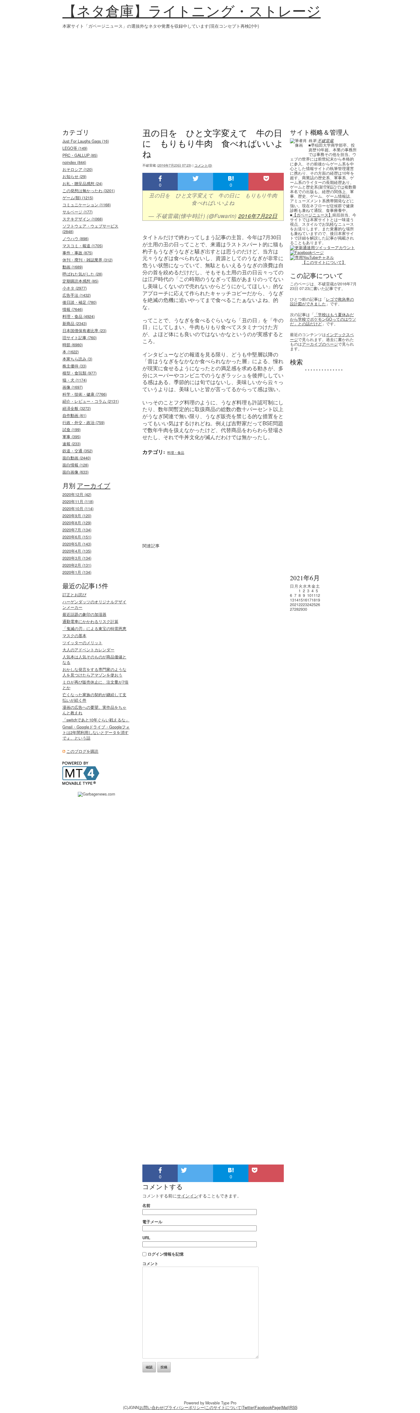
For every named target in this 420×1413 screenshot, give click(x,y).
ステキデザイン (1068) (82, 219)
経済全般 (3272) (76, 408)
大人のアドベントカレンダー (88, 650)
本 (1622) (70, 352)
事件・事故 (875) (77, 253)
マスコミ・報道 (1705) (82, 245)
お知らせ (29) (74, 176)
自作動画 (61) (74, 415)
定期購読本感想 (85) (80, 281)
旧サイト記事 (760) (79, 337)
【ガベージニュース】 (312, 215)
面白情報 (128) (75, 465)
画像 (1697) (72, 387)
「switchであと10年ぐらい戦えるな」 (95, 720)
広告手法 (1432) (76, 295)
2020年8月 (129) (76, 523)
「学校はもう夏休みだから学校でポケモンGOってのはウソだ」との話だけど (323, 319)
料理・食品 (175, 452)
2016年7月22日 (258, 216)
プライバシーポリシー (184, 1407)
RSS (293, 1407)
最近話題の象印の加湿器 (84, 614)
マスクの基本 (74, 635)
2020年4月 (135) (76, 551)
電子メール (152, 1221)
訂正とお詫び (74, 594)
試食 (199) (71, 429)
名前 (146, 1205)
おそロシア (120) (77, 169)
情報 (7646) (72, 309)
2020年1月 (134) (76, 572)
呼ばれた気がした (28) (82, 274)
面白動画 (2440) (76, 458)
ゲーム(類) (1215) (77, 197)
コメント (150, 1263)
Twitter (248, 1407)
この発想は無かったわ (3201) (88, 190)
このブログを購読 (82, 751)
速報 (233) (71, 444)
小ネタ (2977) (74, 288)
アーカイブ (93, 485)
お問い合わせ (152, 1407)
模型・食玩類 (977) (79, 373)
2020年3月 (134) (76, 558)
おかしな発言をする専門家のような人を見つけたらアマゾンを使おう (94, 672)
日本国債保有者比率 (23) (84, 330)
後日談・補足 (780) (79, 302)
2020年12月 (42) (76, 494)
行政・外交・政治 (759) (83, 422)
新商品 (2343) (74, 323)
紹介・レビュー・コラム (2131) (90, 401)
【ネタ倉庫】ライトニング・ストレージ (191, 10)
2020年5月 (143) (76, 544)
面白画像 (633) (75, 472)
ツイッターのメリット (82, 642)
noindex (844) (74, 162)
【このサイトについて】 (324, 262)
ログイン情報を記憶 (166, 1254)
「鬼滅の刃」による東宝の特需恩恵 (94, 628)
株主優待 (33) (74, 366)
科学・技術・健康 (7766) (84, 394)
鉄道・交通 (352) (77, 451)
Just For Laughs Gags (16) (85, 141)
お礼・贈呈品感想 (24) (82, 183)
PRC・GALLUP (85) (79, 155)
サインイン (187, 1196)
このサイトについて (223, 1407)
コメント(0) (203, 165)
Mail (285, 1407)
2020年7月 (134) (76, 530)
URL (146, 1237)
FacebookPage (268, 1407)
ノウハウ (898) (75, 238)
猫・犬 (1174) (74, 380)
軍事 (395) (71, 436)
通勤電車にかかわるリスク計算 (90, 621)
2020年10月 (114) (77, 508)
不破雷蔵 (326, 140)
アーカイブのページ (320, 344)
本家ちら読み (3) (77, 359)
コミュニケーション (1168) (86, 205)
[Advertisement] (210, 75)
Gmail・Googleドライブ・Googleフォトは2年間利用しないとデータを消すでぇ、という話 (96, 732)
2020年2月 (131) (76, 565)
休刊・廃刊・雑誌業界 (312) (87, 260)
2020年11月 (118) (77, 501)
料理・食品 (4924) (78, 316)
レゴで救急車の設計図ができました (322, 301)
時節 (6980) (72, 344)
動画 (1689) (72, 267)
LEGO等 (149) (74, 148)
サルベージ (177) (77, 212)
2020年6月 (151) (76, 537)
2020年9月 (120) (76, 515)
